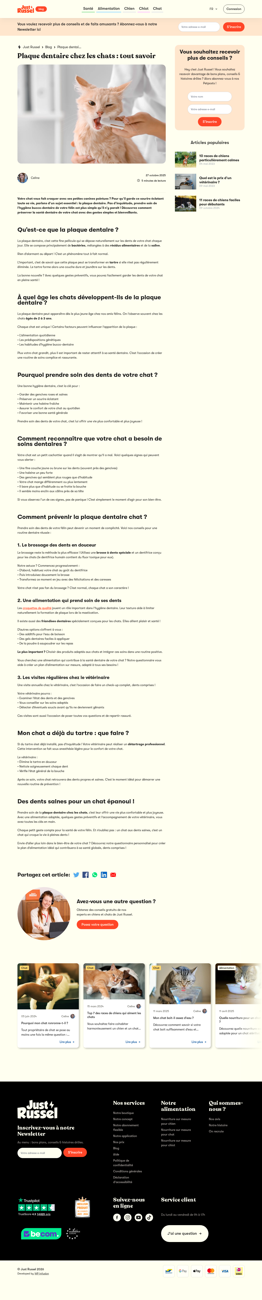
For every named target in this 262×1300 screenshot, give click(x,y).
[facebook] (117, 1217)
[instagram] (128, 1217)
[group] (48, 1005)
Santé (88, 8)
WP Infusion (42, 1273)
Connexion (234, 9)
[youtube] (138, 1217)
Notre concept (123, 1119)
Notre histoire (218, 1125)
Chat (157, 8)
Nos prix (118, 1142)
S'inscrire (234, 27)
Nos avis (214, 1119)
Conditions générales (127, 1171)
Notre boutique (123, 1113)
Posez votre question (98, 924)
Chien (129, 8)
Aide (116, 1154)
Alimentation (109, 8)
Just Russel (31, 47)
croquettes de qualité (37, 608)
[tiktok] (149, 1217)
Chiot (143, 8)
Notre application (125, 1136)
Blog (48, 47)
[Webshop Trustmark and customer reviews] (59, 1234)
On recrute (216, 1131)
